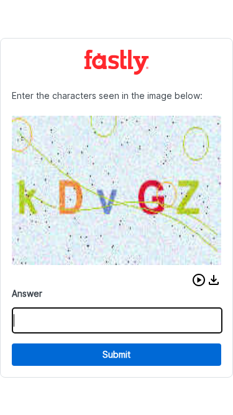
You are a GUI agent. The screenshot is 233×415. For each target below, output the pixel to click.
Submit (116, 354)
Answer (27, 293)
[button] (198, 280)
